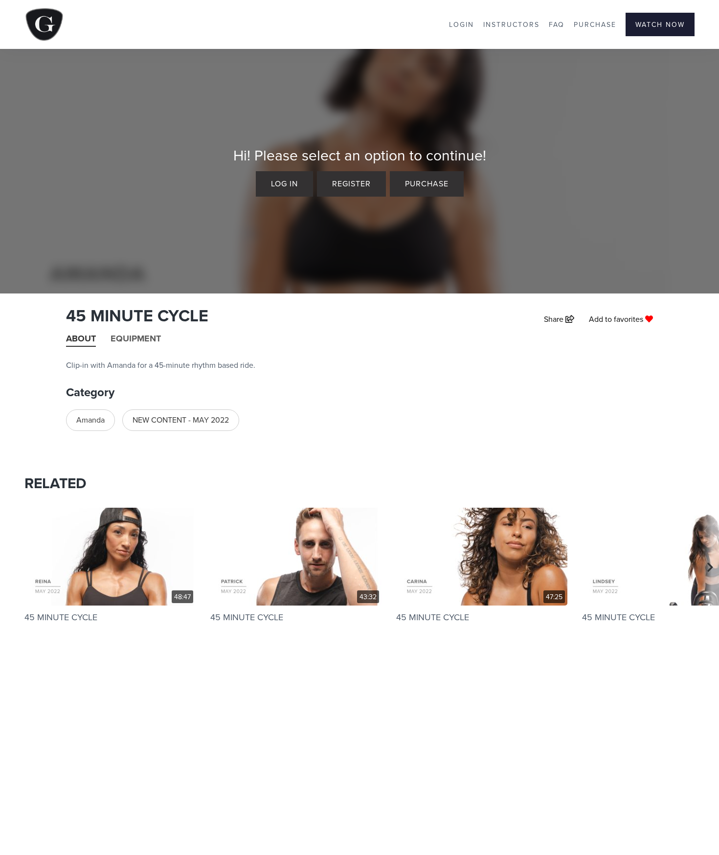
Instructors (511, 24)
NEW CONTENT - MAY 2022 (181, 419)
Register (351, 183)
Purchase (595, 24)
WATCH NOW (660, 24)
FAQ (556, 24)
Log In (284, 183)
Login (461, 24)
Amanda (90, 419)
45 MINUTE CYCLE (60, 617)
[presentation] (710, 567)
